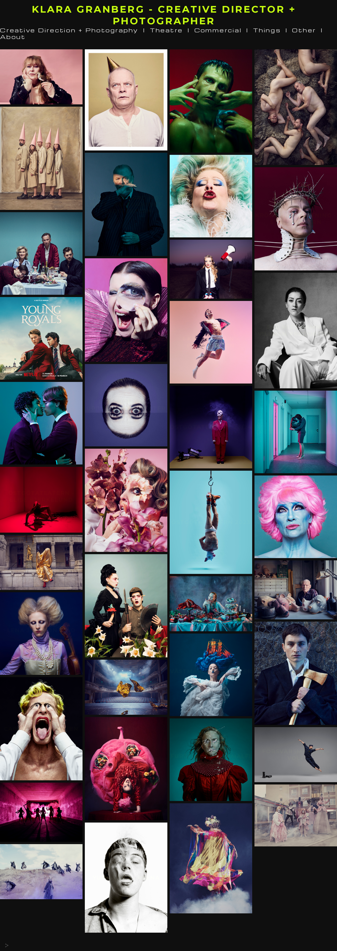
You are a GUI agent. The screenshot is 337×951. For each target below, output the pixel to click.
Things (267, 30)
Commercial (218, 30)
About (13, 36)
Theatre (166, 30)
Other (304, 30)
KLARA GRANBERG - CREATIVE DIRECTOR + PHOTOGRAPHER (164, 15)
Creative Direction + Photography (69, 30)
